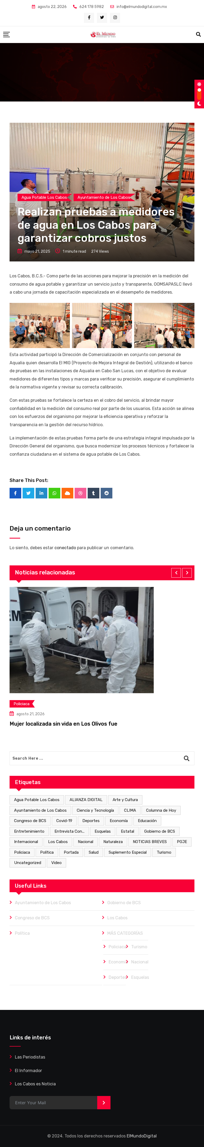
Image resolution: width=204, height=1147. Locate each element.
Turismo (164, 852)
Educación (147, 820)
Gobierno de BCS (159, 831)
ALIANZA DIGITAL (86, 799)
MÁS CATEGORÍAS (125, 933)
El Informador (28, 1070)
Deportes (91, 820)
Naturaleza (113, 841)
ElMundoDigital (142, 1135)
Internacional (26, 841)
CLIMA (130, 810)
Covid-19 (64, 820)
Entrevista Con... (69, 831)
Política (47, 852)
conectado (65, 547)
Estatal (127, 831)
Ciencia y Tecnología (95, 810)
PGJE (182, 841)
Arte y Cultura (125, 799)
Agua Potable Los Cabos (37, 799)
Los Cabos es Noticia (35, 1083)
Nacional (85, 841)
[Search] (198, 34)
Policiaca (22, 852)
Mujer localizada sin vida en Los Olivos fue (63, 724)
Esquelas (103, 831)
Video (56, 862)
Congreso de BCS (30, 820)
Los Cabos (58, 841)
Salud (94, 852)
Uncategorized (27, 862)
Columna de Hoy (161, 810)
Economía (119, 820)
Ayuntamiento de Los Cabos (40, 810)
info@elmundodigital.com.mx (142, 7)
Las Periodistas (30, 1057)
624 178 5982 (91, 7)
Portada (71, 852)
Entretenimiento (29, 831)
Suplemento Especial (128, 852)
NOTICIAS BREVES (150, 841)
